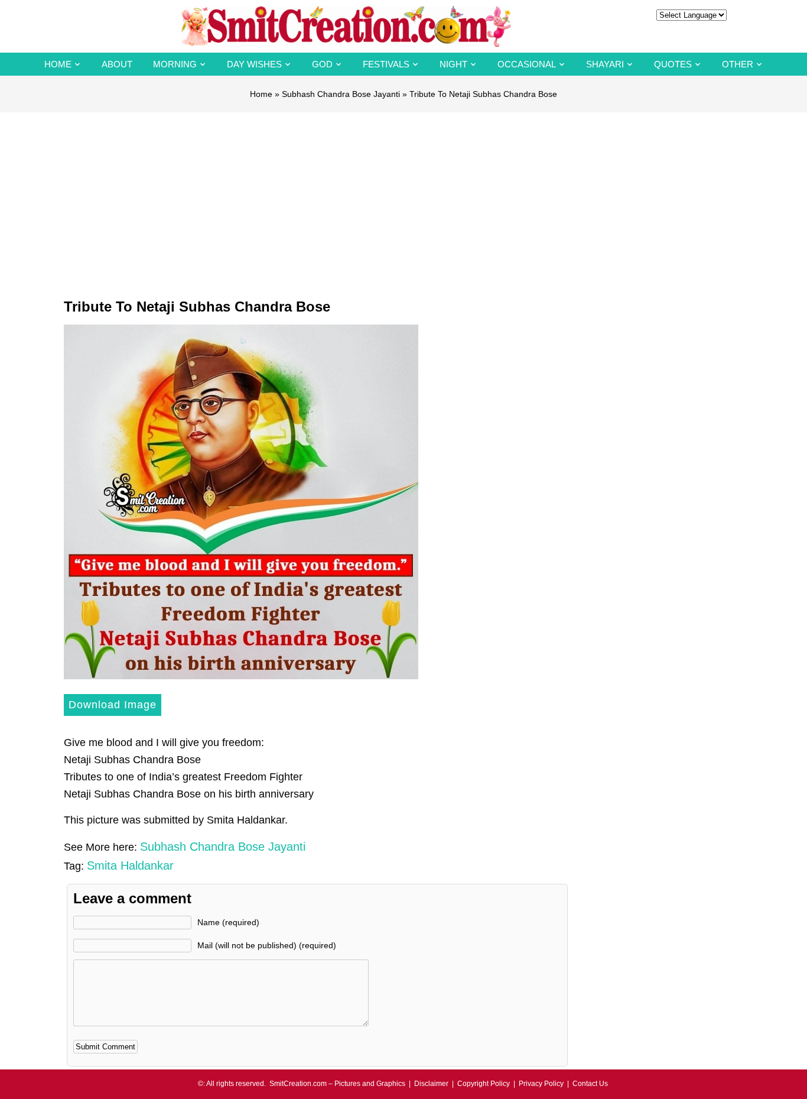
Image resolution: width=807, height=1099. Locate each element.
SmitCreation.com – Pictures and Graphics (337, 1083)
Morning (175, 64)
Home (57, 64)
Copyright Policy (483, 1083)
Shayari (605, 64)
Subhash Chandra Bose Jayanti (341, 94)
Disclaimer (431, 1083)
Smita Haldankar (130, 865)
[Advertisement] (403, 201)
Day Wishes (254, 64)
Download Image (113, 705)
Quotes (673, 64)
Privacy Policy (541, 1083)
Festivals (386, 64)
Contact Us (590, 1083)
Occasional (526, 64)
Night (453, 64)
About (117, 64)
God (322, 64)
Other (737, 64)
